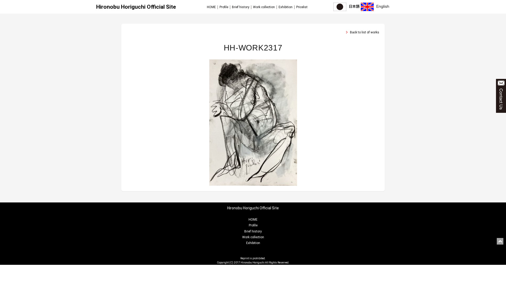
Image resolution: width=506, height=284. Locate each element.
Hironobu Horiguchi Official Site (136, 7)
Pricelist (302, 7)
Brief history (240, 7)
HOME (211, 7)
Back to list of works (364, 32)
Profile (224, 7)
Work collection (264, 7)
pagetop (500, 241)
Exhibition (286, 7)
